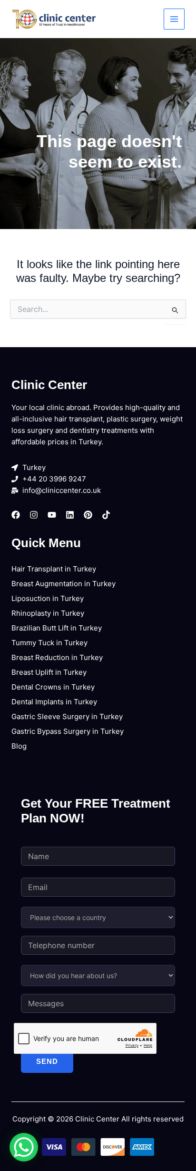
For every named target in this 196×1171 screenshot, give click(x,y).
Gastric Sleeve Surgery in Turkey (67, 716)
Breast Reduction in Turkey (57, 657)
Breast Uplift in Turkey (49, 672)
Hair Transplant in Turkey (53, 568)
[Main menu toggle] (174, 19)
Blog (19, 746)
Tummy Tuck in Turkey (49, 642)
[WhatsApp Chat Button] (24, 1147)
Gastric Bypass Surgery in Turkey (67, 731)
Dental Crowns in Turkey (53, 686)
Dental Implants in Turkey (54, 701)
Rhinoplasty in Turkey (47, 613)
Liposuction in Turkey (47, 598)
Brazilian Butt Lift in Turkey (56, 627)
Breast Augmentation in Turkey (63, 583)
